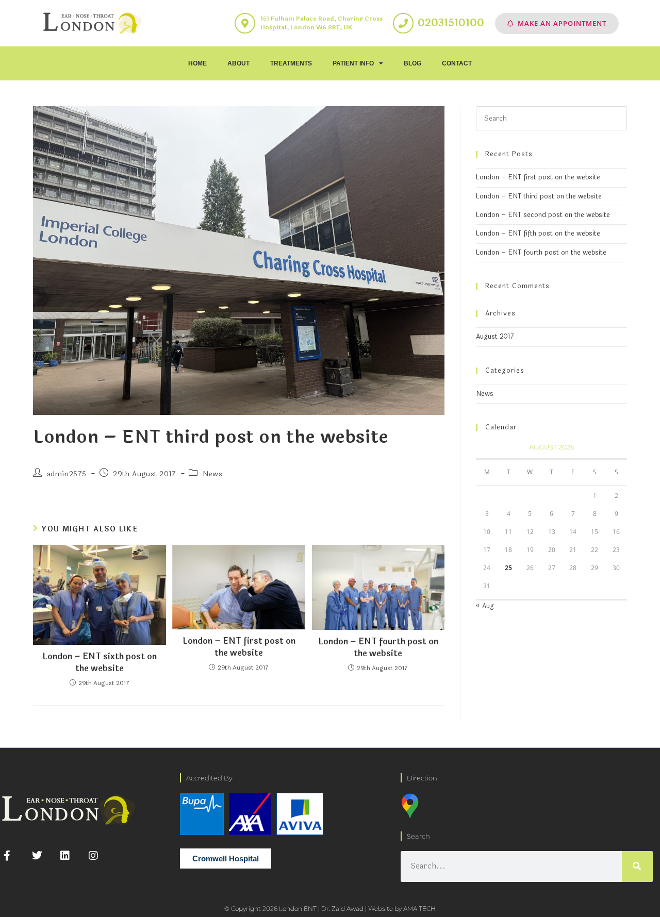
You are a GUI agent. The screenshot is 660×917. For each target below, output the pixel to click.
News (212, 474)
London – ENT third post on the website (539, 196)
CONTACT (457, 63)
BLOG (412, 63)
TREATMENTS (291, 63)
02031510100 (451, 23)
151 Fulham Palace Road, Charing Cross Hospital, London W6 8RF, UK (321, 23)
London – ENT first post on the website (239, 647)
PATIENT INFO (353, 63)
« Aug (485, 606)
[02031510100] (403, 23)
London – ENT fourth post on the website (378, 647)
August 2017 (495, 336)
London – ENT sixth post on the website (99, 662)
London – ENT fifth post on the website (538, 233)
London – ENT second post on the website (543, 215)
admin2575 (67, 474)
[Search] (637, 866)
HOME (197, 63)
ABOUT (238, 63)
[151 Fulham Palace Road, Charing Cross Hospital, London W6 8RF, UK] (245, 23)
